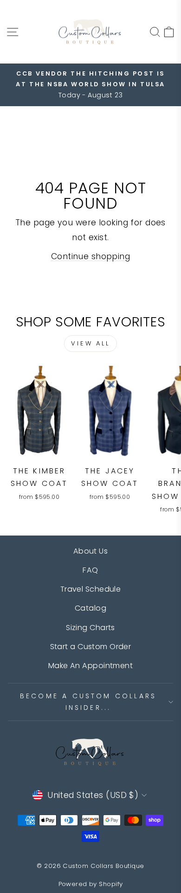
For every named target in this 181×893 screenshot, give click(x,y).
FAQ (90, 570)
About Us (90, 551)
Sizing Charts (90, 627)
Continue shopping (90, 256)
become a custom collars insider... (88, 701)
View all (90, 343)
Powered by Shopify (90, 884)
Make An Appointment (90, 665)
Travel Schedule (90, 589)
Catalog (90, 608)
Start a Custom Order (90, 646)
